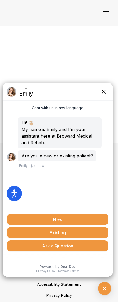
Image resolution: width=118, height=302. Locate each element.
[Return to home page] (37, 13)
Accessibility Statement (59, 284)
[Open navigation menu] (105, 13)
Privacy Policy (59, 295)
